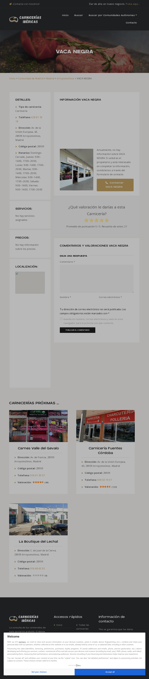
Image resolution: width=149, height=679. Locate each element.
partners (22, 642)
